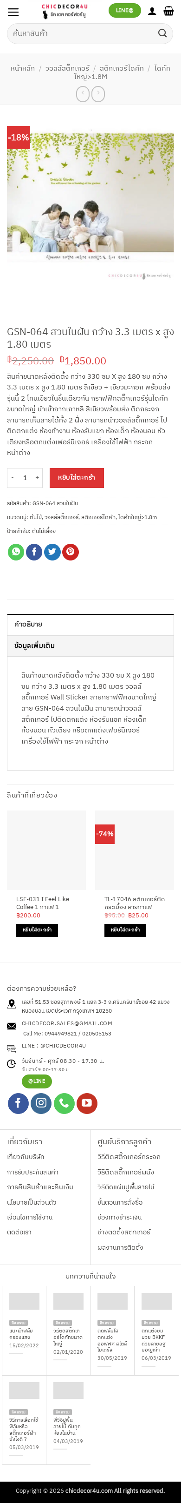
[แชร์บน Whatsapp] (16, 552)
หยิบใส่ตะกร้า (76, 477)
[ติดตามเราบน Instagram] (41, 1103)
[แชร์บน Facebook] (34, 552)
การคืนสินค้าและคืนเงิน (40, 1187)
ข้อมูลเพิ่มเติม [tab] (34, 646)
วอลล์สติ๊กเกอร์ (67, 68)
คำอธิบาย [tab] (28, 624)
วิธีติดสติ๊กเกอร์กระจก (129, 1157)
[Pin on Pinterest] (70, 552)
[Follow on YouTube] (87, 1103)
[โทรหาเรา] (64, 1103)
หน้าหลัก (23, 68)
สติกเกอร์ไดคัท (122, 68)
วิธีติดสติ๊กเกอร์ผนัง (125, 1172)
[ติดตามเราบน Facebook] (18, 1103)
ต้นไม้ (36, 517)
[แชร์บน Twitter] (52, 552)
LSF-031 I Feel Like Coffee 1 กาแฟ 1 (42, 903)
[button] (13, 12)
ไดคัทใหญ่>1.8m (137, 517)
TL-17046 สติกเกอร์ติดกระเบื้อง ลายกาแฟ (134, 903)
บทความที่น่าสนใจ (90, 1276)
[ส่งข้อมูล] (163, 34)
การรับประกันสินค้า (32, 1172)
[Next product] (83, 94)
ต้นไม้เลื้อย (44, 531)
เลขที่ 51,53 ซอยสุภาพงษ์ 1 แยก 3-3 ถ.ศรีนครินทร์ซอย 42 (89, 1002)
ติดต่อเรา (19, 1232)
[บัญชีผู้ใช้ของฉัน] (152, 10)
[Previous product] (98, 94)
